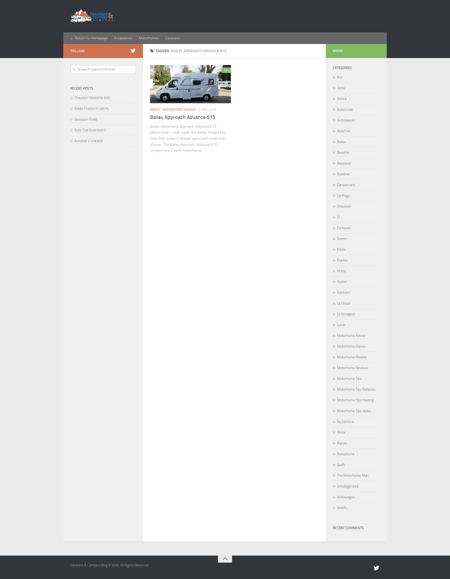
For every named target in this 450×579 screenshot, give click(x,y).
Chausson (344, 206)
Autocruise (345, 109)
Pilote (341, 432)
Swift (341, 465)
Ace (339, 77)
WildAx (342, 508)
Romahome (345, 454)
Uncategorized (347, 486)
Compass (344, 228)
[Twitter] (133, 51)
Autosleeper (346, 120)
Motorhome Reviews (352, 368)
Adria (341, 88)
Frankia (342, 260)
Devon (342, 239)
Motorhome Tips (349, 379)
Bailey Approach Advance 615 (182, 117)
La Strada (343, 303)
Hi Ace (341, 271)
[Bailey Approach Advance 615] (190, 84)
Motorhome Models (179, 110)
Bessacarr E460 (86, 119)
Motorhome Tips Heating (355, 400)
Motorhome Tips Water (354, 411)
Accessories (123, 38)
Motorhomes (149, 38)
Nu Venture (345, 422)
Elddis (341, 249)
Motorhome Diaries (351, 346)
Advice (342, 99)
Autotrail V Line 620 (89, 141)
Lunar (341, 325)
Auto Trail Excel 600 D (90, 130)
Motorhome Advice (351, 335)
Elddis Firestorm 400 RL (92, 108)
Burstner (343, 174)
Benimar (343, 152)
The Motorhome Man (352, 475)
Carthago (343, 196)
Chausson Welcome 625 (92, 98)
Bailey (155, 110)
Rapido (342, 443)
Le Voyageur (346, 314)
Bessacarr (344, 163)
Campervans (346, 185)
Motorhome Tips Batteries (356, 389)
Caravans (172, 38)
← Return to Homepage (89, 38)
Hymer (342, 282)
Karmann (343, 292)
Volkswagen (346, 497)
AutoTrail (343, 131)
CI (338, 217)
